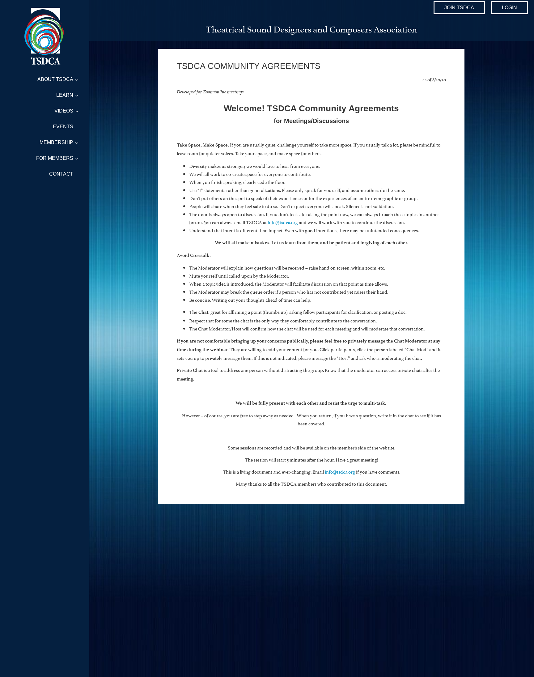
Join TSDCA (459, 7)
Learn (64, 95)
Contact (61, 174)
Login (509, 7)
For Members (54, 158)
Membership (56, 142)
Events (63, 126)
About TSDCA (55, 79)
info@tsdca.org (340, 471)
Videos (63, 110)
